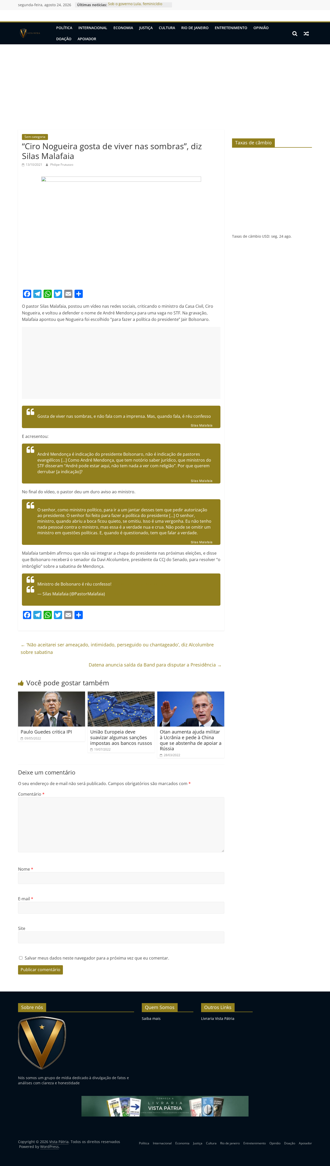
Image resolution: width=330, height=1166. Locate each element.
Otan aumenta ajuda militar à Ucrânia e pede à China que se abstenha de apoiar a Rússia (190, 740)
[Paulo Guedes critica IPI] (51, 694)
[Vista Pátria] (29, 33)
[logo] (42, 1018)
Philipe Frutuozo (61, 164)
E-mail (25, 899)
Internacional (92, 27)
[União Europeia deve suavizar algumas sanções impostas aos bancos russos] (121, 694)
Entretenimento (231, 27)
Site (21, 928)
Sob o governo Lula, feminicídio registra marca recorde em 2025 (135, 7)
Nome (25, 869)
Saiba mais (151, 1018)
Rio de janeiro (195, 27)
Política (64, 27)
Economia (123, 27)
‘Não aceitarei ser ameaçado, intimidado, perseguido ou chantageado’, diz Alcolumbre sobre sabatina (117, 648)
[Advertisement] (165, 83)
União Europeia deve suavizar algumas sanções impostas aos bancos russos (121, 737)
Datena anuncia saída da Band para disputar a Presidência (155, 665)
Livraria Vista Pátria (217, 1018)
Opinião (261, 27)
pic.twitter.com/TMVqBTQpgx (140, 584)
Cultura (167, 27)
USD (265, 236)
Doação (63, 38)
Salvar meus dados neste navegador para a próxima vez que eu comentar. (97, 958)
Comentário (31, 794)
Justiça (146, 27)
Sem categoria (34, 137)
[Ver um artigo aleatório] (306, 33)
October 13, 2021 (122, 594)
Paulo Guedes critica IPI (46, 732)
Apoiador (87, 38)
